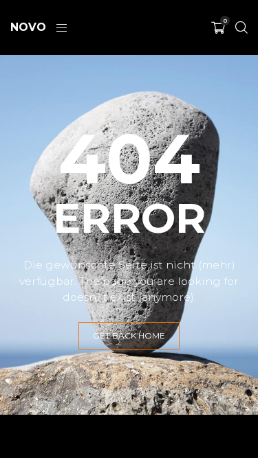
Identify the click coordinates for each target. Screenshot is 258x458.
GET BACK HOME (129, 335)
